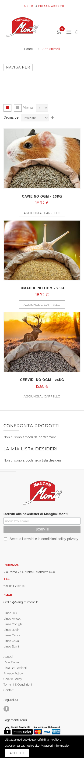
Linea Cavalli (12, 641)
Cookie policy (13, 679)
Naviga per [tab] (18, 67)
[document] (42, 747)
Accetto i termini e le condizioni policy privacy (43, 539)
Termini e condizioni (18, 684)
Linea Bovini (12, 629)
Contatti (9, 690)
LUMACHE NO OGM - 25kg (42, 288)
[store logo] (22, 27)
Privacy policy (13, 673)
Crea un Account (51, 6)
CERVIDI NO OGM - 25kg (42, 379)
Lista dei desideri (15, 668)
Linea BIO (10, 613)
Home (28, 49)
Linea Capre (12, 635)
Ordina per (12, 117)
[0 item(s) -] (59, 33)
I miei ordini (12, 662)
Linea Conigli (13, 624)
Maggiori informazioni (56, 745)
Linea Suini (11, 646)
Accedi (29, 6)
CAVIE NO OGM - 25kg (42, 196)
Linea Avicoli (12, 618)
